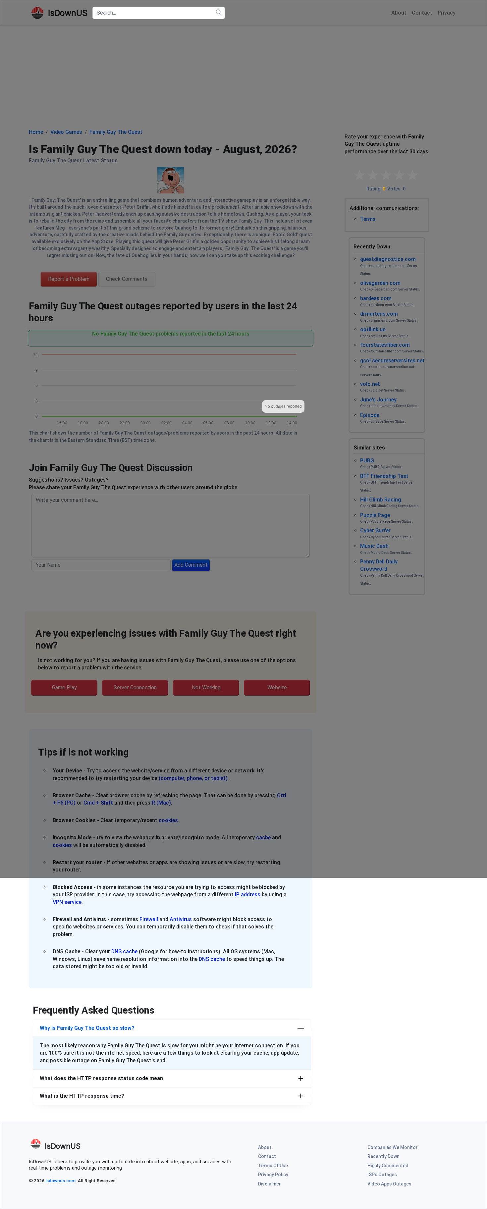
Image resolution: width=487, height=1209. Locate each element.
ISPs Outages (382, 1174)
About (264, 1147)
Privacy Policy (273, 1174)
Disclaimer (269, 1183)
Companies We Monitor (392, 1147)
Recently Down (383, 1156)
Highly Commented (387, 1165)
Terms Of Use (273, 1165)
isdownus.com (60, 1180)
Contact (267, 1156)
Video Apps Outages (389, 1183)
